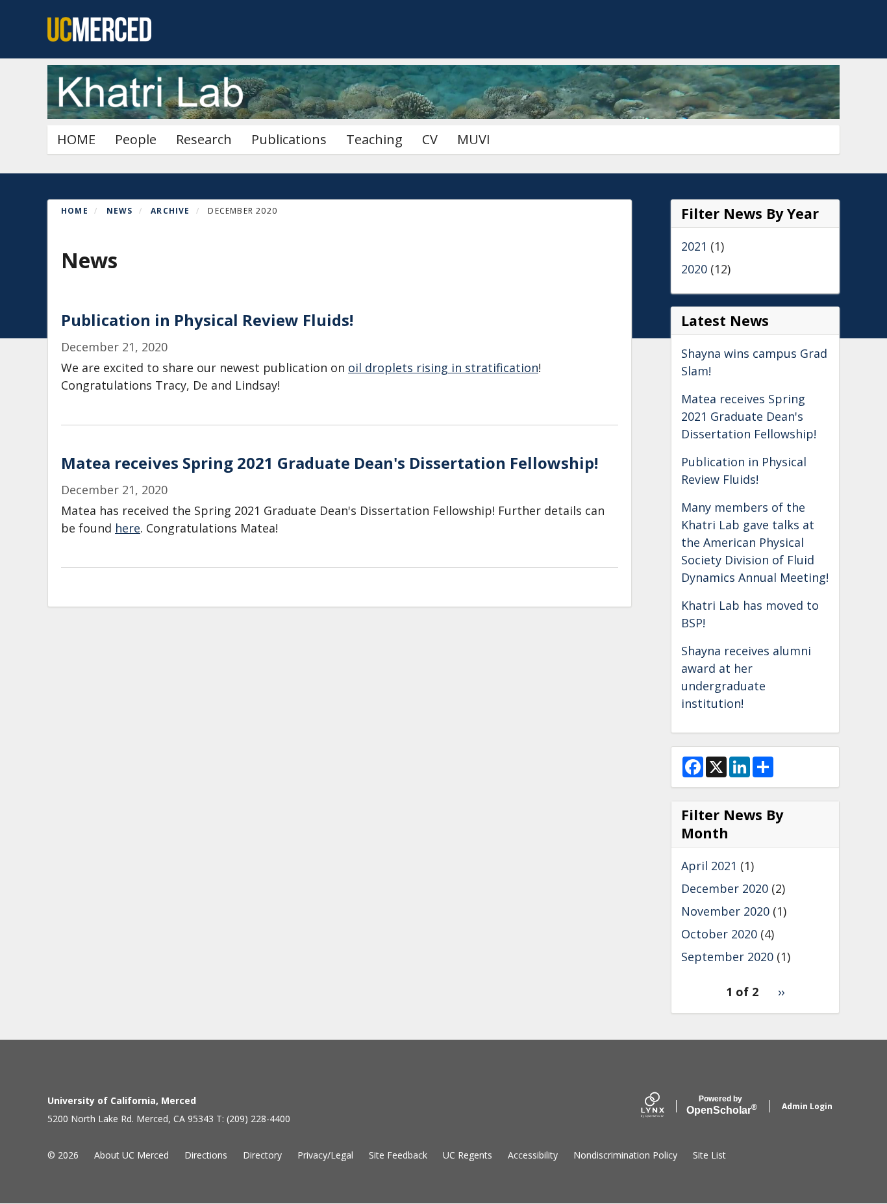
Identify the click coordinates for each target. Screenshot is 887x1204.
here (127, 528)
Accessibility (533, 1155)
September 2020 (727, 956)
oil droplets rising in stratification (443, 367)
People (135, 139)
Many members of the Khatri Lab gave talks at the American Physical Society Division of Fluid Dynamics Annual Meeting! (755, 542)
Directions (205, 1155)
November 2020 (725, 911)
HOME (76, 139)
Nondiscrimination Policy (625, 1155)
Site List (709, 1155)
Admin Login (807, 1106)
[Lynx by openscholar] (663, 1106)
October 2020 (719, 934)
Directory (262, 1155)
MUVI (473, 139)
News (119, 210)
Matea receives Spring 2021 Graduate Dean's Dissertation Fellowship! (748, 416)
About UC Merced (131, 1155)
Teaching (374, 139)
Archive (170, 210)
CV (430, 139)
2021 (694, 246)
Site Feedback (398, 1155)
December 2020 (724, 888)
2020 (694, 269)
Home (74, 210)
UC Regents (467, 1155)
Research (204, 139)
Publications (289, 139)
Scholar (720, 1105)
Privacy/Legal (325, 1155)
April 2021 (709, 865)
